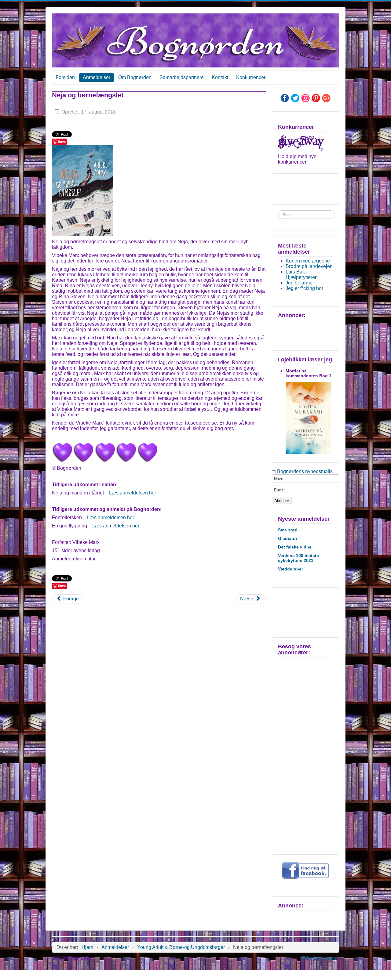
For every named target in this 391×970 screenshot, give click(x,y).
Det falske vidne (295, 547)
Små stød (288, 529)
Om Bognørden (135, 77)
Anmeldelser (96, 77)
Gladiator (287, 538)
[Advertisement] (304, 608)
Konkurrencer (250, 77)
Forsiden (65, 77)
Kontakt (220, 77)
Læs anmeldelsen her (132, 492)
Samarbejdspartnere (181, 77)
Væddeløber (290, 568)
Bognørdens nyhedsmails (305, 471)
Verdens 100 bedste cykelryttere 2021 (298, 558)
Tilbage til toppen (320, 958)
